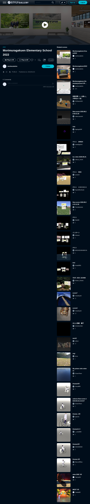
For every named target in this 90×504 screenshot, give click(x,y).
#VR (4, 47)
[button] (32, 60)
